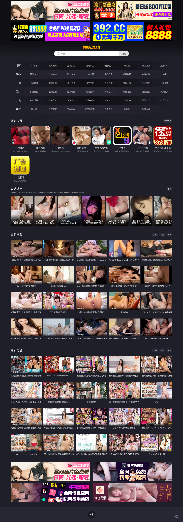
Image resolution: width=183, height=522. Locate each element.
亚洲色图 (53, 91)
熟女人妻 (109, 74)
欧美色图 (71, 91)
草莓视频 (71, 109)
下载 (169, 189)
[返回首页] (177, 517)
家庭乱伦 (53, 100)
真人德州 (53, 65)
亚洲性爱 (34, 83)
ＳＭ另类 (164, 74)
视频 (18, 74)
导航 (18, 109)
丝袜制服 (127, 74)
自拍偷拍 (53, 74)
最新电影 (17, 350)
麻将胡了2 (108, 65)
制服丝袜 (109, 83)
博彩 (18, 65)
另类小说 (127, 100)
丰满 (155, 350)
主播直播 (146, 74)
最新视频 (17, 234)
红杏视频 (109, 109)
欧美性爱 (90, 83)
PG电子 (34, 65)
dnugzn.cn (91, 47)
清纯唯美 (127, 91)
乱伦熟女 (146, 83)
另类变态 (164, 83)
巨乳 (162, 234)
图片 (18, 91)
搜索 (124, 53)
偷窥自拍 (34, 91)
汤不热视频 (90, 109)
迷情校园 (109, 100)
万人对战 (71, 65)
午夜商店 (53, 109)
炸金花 (127, 65)
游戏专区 (90, 65)
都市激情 (34, 100)
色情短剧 (146, 109)
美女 (155, 234)
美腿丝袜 (109, 91)
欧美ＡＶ (71, 74)
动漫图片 (90, 91)
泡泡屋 (127, 109)
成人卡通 (71, 83)
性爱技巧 (164, 100)
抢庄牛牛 (164, 65)
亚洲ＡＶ (34, 74)
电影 (18, 83)
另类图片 (164, 91)
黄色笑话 (146, 100)
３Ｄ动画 (90, 74)
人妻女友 (71, 100)
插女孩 (34, 109)
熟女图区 (146, 91)
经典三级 (127, 83)
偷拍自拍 (53, 83)
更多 (169, 234)
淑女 (162, 350)
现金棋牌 (146, 65)
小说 (18, 100)
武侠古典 (90, 100)
